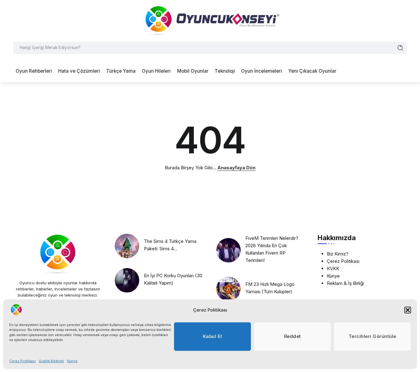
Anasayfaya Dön (236, 168)
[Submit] (400, 47)
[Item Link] (127, 246)
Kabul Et (212, 336)
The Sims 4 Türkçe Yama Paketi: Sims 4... (170, 244)
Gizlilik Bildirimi (51, 361)
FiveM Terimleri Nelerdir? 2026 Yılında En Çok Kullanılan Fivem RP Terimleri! (271, 249)
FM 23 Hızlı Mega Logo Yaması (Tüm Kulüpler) (270, 287)
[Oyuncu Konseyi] (210, 20)
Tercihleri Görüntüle (372, 336)
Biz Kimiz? (337, 254)
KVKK (333, 268)
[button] (408, 310)
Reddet (292, 336)
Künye (72, 361)
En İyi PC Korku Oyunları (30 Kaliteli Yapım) (173, 279)
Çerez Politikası (22, 361)
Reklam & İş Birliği (345, 283)
